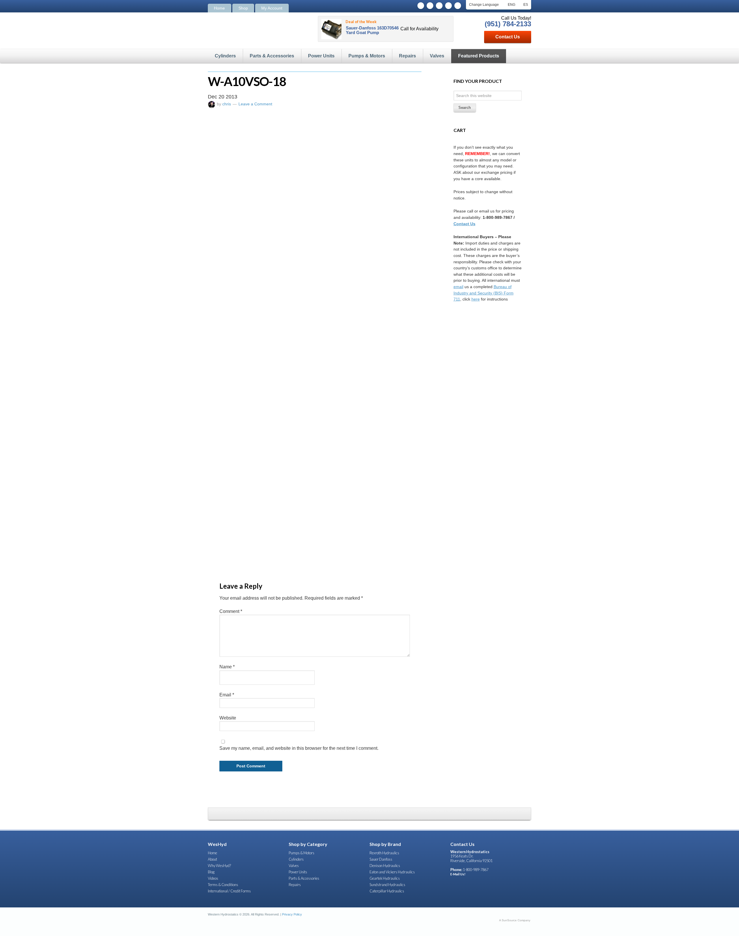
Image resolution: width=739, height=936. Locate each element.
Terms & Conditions (223, 884)
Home (219, 8)
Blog (211, 872)
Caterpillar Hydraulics (387, 891)
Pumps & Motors (366, 55)
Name (227, 666)
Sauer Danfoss (381, 859)
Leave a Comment (255, 104)
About (212, 859)
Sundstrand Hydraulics (387, 884)
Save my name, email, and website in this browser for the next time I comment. (298, 748)
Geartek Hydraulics (385, 878)
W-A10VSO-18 (247, 81)
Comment (230, 611)
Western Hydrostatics (247, 30)
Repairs (407, 55)
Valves (437, 55)
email (458, 286)
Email (226, 694)
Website (227, 717)
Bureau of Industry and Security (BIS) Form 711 (484, 292)
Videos (213, 878)
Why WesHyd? (219, 865)
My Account (271, 8)
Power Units (321, 55)
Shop (243, 8)
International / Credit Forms (229, 891)
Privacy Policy (292, 914)
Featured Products (478, 55)
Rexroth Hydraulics (384, 853)
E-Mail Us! (457, 874)
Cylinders (225, 55)
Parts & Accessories (272, 55)
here (475, 299)
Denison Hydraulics (385, 865)
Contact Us (507, 36)
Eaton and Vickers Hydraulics (392, 872)
